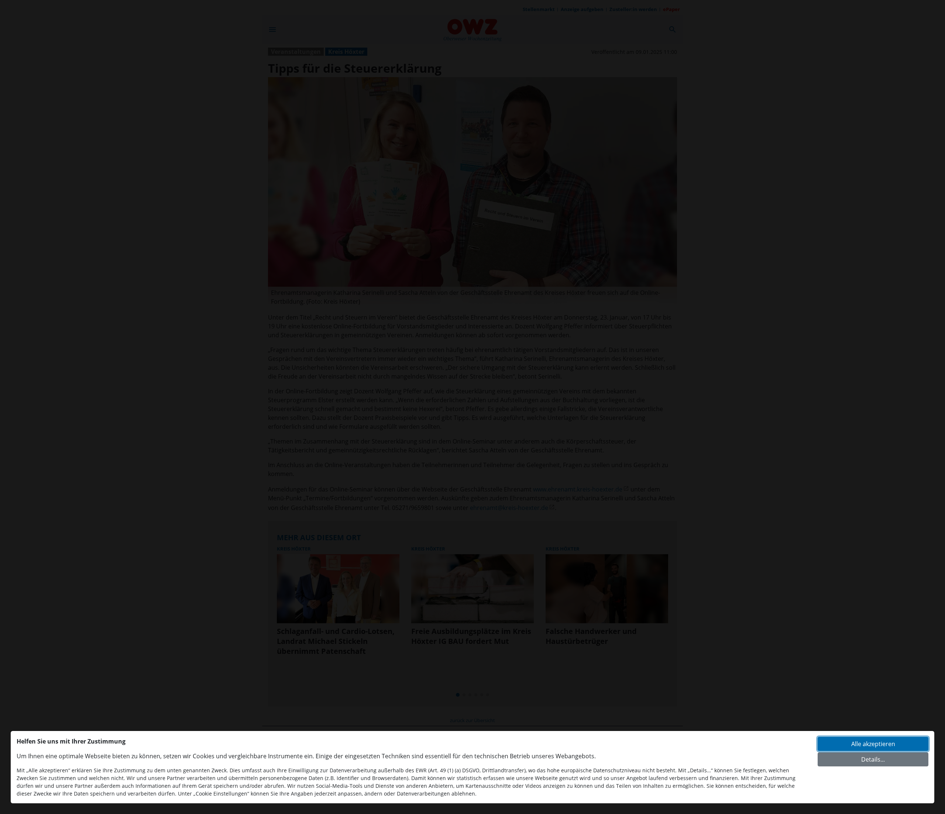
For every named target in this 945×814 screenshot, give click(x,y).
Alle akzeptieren (873, 744)
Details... (873, 759)
